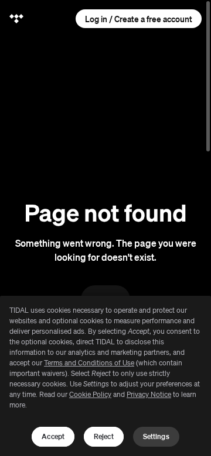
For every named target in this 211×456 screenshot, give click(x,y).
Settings (156, 436)
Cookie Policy (90, 394)
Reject (104, 436)
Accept (53, 436)
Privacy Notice (149, 394)
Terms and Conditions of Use (89, 362)
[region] (105, 376)
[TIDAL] (16, 19)
